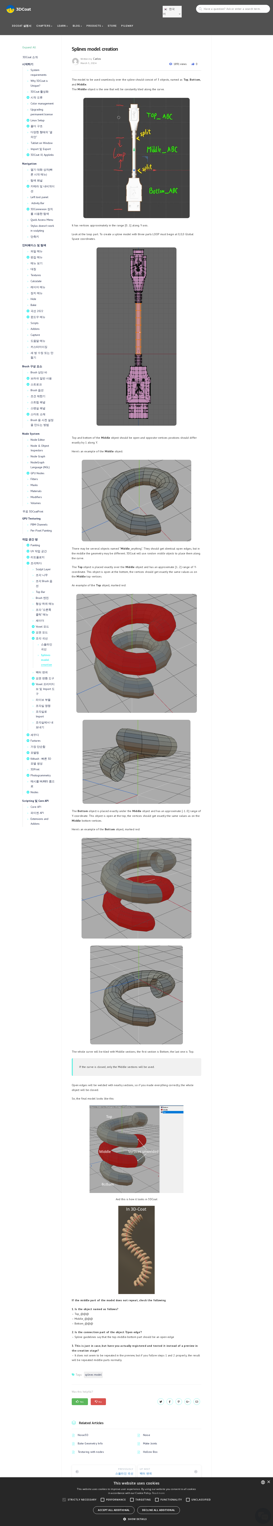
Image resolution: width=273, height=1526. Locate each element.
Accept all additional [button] (114, 1510)
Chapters (43, 25)
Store (112, 25)
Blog (77, 25)
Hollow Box (150, 1452)
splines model (93, 1374)
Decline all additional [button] (158, 1510)
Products (94, 25)
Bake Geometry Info (90, 1443)
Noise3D (83, 1435)
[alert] (136, 1501)
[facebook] (169, 1401)
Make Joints (150, 1443)
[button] (136, 1519)
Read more (158, 1493)
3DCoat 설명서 (22, 25)
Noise (146, 1435)
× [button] (268, 1481)
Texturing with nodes (91, 1452)
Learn (62, 25)
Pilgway (127, 25)
